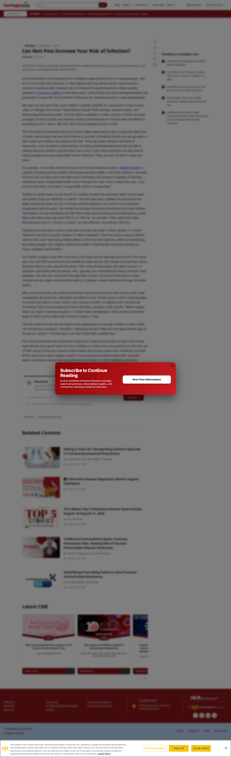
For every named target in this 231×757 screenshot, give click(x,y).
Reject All (179, 748)
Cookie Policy (104, 753)
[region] (115, 748)
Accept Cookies (201, 748)
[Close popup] (172, 365)
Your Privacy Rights (155, 748)
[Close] (226, 748)
